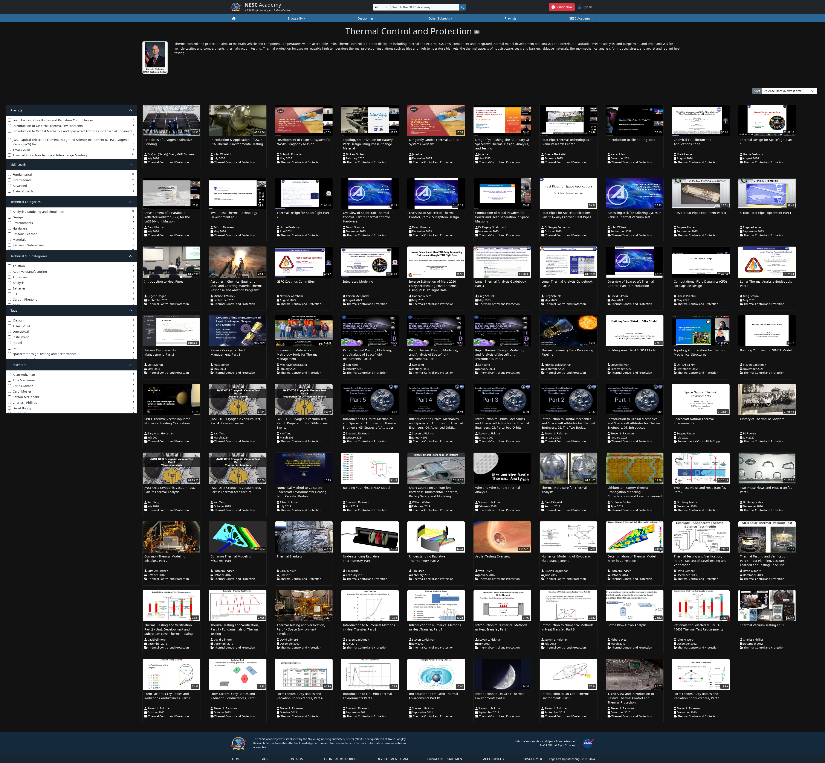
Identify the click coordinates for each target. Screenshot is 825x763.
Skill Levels (18, 165)
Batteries (73, 288)
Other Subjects (439, 18)
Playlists (510, 18)
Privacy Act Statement (445, 759)
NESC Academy (579, 18)
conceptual (73, 331)
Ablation (73, 266)
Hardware (73, 228)
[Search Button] (462, 7)
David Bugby (73, 408)
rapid (73, 348)
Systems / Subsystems (73, 245)
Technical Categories (26, 202)
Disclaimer (533, 759)
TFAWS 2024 (73, 326)
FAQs (264, 759)
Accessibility (493, 759)
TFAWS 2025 (73, 150)
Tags (14, 310)
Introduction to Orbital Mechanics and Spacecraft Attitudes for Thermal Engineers (73, 133)
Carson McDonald (73, 397)
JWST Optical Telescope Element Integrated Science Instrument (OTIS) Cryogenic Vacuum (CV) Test (73, 142)
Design (73, 217)
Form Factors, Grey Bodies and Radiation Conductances (73, 120)
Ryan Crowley (566, 745)
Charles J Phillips (73, 403)
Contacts (295, 759)
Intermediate (73, 180)
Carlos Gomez (73, 386)
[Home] (233, 18)
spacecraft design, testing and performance (73, 354)
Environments (73, 223)
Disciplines (366, 18)
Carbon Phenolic (73, 299)
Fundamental (73, 174)
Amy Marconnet (73, 380)
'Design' (73, 320)
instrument (73, 337)
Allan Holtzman (73, 375)
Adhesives (73, 277)
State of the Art (73, 191)
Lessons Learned (73, 234)
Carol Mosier (73, 391)
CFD (73, 294)
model (73, 343)
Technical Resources (339, 759)
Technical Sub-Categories (29, 256)
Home (236, 759)
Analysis (73, 283)
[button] (562, 7)
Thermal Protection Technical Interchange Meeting (73, 155)
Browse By (295, 18)
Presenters (18, 365)
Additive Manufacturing (73, 272)
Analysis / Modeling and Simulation (73, 212)
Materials (73, 240)
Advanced (73, 186)
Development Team (392, 759)
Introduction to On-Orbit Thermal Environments (73, 126)
